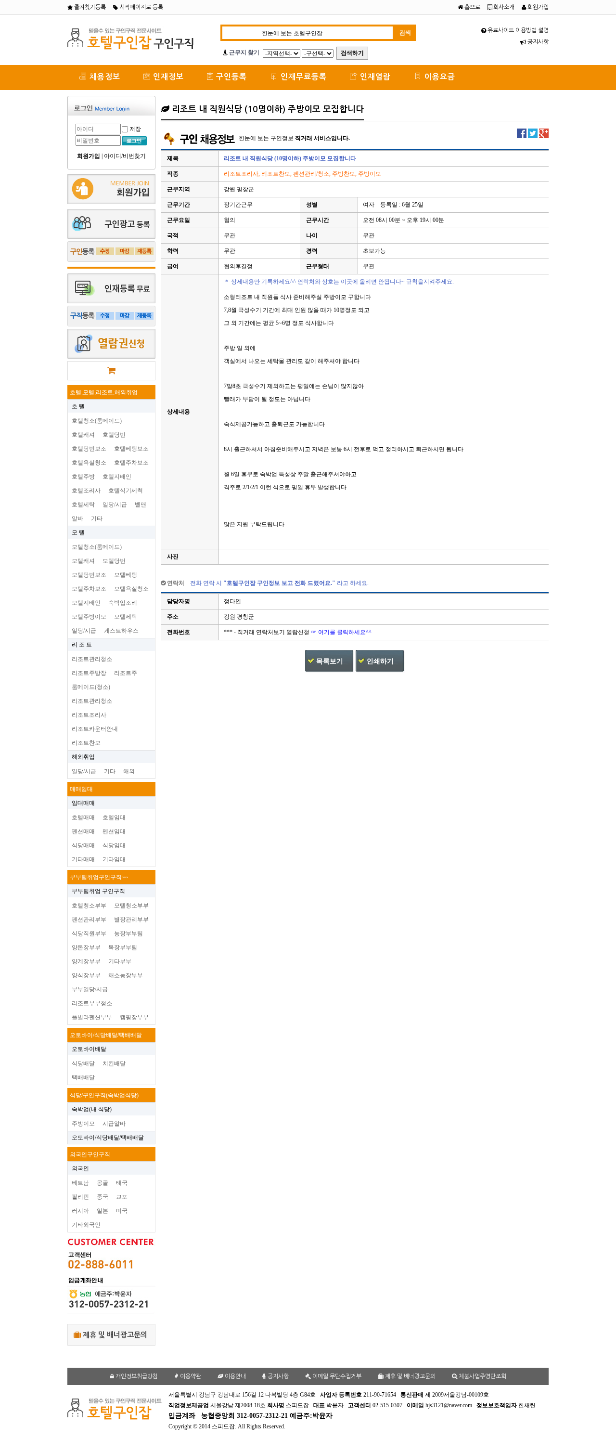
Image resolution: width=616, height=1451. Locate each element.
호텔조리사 (86, 490)
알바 (77, 518)
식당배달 (83, 1063)
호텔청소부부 (89, 905)
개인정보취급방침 (136, 1376)
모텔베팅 (125, 574)
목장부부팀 (122, 947)
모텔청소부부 (131, 905)
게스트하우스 (121, 630)
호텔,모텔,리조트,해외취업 (104, 392)
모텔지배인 (86, 602)
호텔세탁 (83, 504)
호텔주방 (83, 476)
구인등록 (230, 76)
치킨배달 (114, 1063)
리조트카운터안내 (95, 729)
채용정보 (103, 76)
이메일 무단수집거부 (336, 1376)
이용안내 (234, 1376)
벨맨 (140, 504)
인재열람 (374, 76)
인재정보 (167, 76)
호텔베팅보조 (131, 448)
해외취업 (83, 756)
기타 (97, 518)
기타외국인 (86, 1224)
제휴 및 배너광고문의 (114, 1334)
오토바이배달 (89, 1049)
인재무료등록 (302, 76)
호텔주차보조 (131, 462)
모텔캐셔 (83, 560)
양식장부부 (86, 975)
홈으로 (471, 7)
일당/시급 (115, 504)
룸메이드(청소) (91, 687)
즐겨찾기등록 (89, 7)
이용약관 (190, 1376)
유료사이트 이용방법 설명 (517, 30)
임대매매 (83, 803)
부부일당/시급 (90, 989)
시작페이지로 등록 (140, 7)
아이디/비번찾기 (125, 156)
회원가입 (537, 7)
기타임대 (114, 859)
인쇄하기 (380, 661)
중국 (102, 1196)
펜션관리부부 (89, 919)
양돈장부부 (86, 947)
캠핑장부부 (134, 1017)
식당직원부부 (89, 933)
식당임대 (114, 845)
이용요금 (438, 76)
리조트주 (125, 673)
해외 (129, 771)
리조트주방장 (89, 673)
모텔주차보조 (89, 588)
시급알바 (114, 1123)
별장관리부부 (131, 919)
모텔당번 (114, 560)
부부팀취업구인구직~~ (99, 877)
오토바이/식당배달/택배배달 (106, 1035)
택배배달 (83, 1077)
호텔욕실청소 (89, 462)
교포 (122, 1196)
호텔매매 (83, 817)
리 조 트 (82, 644)
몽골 (102, 1182)
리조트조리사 (89, 715)
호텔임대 (114, 817)
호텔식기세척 (125, 490)
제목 (173, 158)
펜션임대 (114, 831)
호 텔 (78, 406)
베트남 (80, 1182)
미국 (122, 1210)
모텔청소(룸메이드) (97, 547)
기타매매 (83, 859)
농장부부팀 (128, 933)
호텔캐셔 (83, 434)
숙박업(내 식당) (92, 1109)
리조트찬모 (86, 742)
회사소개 (503, 7)
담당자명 (178, 601)
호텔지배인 (117, 476)
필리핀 (80, 1196)
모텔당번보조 (89, 574)
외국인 (80, 1168)
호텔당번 (114, 434)
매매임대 (81, 789)
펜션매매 (83, 831)
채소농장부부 (125, 975)
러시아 (80, 1210)
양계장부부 (86, 961)
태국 (122, 1182)
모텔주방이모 (89, 616)
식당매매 (83, 845)
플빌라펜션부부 (92, 1017)
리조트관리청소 (92, 659)
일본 (102, 1210)
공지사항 (537, 42)
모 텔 (78, 532)
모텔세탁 (125, 616)
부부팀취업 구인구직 (98, 891)
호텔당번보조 (89, 448)
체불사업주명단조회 (481, 1376)
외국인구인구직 (90, 1154)
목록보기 (329, 661)
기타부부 (119, 961)
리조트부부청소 (92, 1003)
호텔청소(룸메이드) (97, 420)
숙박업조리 (122, 602)
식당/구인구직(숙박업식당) (104, 1095)
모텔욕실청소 (131, 588)
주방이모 (83, 1123)
